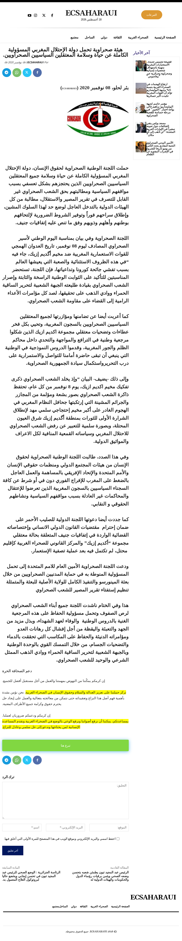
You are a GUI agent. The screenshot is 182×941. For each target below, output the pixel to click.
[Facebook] (52, 16)
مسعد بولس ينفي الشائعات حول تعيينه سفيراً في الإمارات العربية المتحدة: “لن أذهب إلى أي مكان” (160, 129)
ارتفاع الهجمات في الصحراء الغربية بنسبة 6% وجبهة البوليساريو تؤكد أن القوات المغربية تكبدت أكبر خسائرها (159, 90)
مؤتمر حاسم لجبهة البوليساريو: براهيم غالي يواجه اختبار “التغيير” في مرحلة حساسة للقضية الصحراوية (160, 109)
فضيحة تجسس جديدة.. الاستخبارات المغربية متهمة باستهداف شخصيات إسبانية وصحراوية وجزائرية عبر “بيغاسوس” (159, 69)
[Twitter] (44, 16)
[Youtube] (30, 16)
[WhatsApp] (16, 72)
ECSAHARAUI (36, 62)
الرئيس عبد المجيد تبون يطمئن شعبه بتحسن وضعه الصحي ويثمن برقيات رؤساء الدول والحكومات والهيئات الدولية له (100, 876)
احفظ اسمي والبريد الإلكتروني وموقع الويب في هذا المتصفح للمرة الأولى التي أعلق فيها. (60, 839)
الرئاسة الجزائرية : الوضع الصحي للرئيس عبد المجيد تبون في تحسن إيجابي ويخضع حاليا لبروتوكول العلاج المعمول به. (31, 876)
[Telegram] (6, 72)
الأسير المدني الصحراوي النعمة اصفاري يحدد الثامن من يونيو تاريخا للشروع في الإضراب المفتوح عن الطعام (160, 148)
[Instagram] (36, 16)
